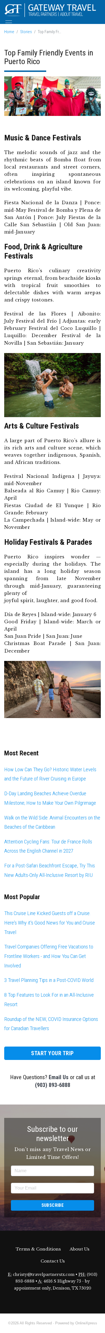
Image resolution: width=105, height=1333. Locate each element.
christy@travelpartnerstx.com (43, 1274)
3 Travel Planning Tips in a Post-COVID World (49, 980)
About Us (79, 1249)
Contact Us (53, 1261)
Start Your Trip (52, 1053)
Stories (26, 32)
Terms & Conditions (38, 1249)
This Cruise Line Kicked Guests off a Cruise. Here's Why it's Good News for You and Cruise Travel (49, 922)
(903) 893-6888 (52, 1085)
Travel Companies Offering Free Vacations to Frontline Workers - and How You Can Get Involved (48, 956)
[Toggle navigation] (8, 23)
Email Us (59, 1077)
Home (9, 32)
